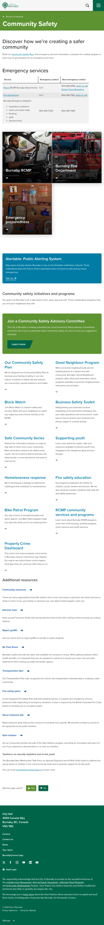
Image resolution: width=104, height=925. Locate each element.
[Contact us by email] (37, 862)
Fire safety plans (11, 691)
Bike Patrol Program (21, 510)
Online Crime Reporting (72, 89)
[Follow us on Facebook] (10, 862)
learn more (28, 894)
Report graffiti (9, 630)
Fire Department (11, 95)
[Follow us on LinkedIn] (30, 862)
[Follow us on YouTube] (23, 862)
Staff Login (11, 869)
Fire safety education (73, 477)
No (45, 788)
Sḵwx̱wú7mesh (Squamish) (45, 882)
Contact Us (7, 839)
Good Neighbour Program (77, 362)
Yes (32, 788)
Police (6, 87)
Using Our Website (28, 910)
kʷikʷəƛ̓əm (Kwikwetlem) (18, 885)
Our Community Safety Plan (24, 365)
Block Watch (15, 402)
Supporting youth (70, 438)
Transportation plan (12, 670)
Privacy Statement (9, 910)
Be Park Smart (10, 647)
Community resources (14, 589)
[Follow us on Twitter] (3, 862)
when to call (82, 86)
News (5, 844)
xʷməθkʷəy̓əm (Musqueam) (18, 882)
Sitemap (6, 920)
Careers (6, 834)
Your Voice (7, 850)
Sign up (9, 278)
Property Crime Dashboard (17, 546)
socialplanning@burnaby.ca (29, 770)
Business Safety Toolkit (75, 402)
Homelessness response (25, 477)
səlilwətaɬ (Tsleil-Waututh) (71, 882)
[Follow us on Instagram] (17, 862)
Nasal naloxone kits (13, 714)
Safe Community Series (24, 438)
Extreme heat (9, 609)
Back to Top (99, 801)
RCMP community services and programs (75, 512)
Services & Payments (14, 17)
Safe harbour (9, 735)
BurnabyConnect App (12, 855)
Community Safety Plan (23, 54)
